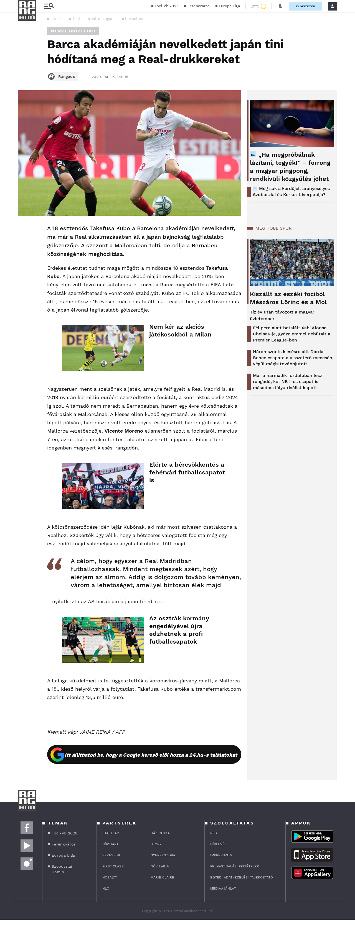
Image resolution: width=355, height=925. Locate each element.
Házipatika (160, 833)
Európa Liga (229, 6)
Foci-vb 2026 (167, 6)
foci (76, 18)
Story (156, 844)
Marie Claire (162, 877)
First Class (113, 866)
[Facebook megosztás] (24, 230)
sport (55, 18)
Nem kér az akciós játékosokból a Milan (180, 330)
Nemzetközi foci (73, 31)
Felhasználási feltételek (234, 866)
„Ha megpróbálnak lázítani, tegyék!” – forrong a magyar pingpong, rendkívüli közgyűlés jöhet (290, 166)
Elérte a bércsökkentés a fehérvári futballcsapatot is (187, 472)
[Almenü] (49, 6)
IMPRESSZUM (221, 855)
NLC (105, 888)
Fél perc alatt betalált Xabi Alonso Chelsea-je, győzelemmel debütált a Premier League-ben (291, 334)
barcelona (135, 18)
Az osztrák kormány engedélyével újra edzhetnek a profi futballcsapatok (179, 630)
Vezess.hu (111, 855)
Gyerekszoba (163, 855)
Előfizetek (305, 6)
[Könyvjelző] (24, 261)
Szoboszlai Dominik (62, 869)
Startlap (110, 833)
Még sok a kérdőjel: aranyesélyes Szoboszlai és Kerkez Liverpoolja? (291, 191)
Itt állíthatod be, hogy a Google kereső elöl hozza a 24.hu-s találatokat (151, 755)
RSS (213, 833)
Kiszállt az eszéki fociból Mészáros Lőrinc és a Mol (288, 298)
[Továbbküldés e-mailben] (24, 245)
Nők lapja (160, 866)
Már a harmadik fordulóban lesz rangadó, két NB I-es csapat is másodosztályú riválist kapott (287, 381)
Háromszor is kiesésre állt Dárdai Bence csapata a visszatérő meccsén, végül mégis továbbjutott (293, 357)
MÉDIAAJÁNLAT (223, 888)
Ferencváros (198, 6)
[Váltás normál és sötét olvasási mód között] (280, 6)
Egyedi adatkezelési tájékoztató (241, 877)
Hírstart (110, 844)
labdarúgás (102, 18)
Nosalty (109, 877)
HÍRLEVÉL (218, 844)
